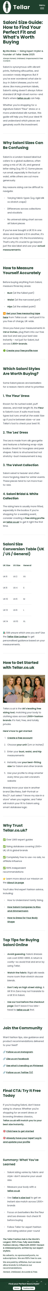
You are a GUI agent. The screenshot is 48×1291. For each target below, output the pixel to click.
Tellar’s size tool (21, 1197)
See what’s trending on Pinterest (24, 1065)
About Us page (15, 882)
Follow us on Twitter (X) (19, 1072)
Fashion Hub (28, 1288)
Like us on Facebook (17, 1058)
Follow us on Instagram (19, 1051)
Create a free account (19, 737)
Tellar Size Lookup (17, 636)
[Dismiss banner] (45, 1284)
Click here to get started (20, 1131)
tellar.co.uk (23, 98)
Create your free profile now (22, 350)
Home (16, 1288)
